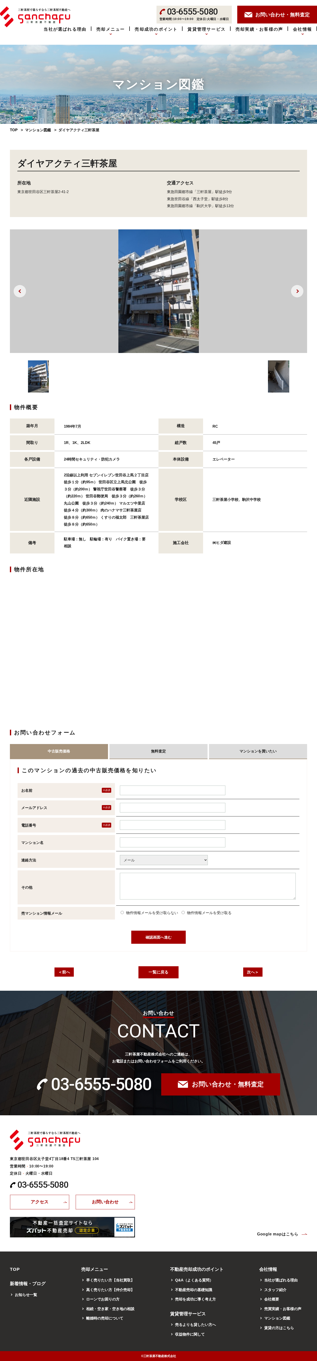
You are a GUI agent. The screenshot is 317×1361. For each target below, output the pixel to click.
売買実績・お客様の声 (282, 1309)
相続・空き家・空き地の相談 (110, 1309)
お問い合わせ (105, 1201)
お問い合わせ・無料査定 (228, 1084)
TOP (14, 130)
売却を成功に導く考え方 (195, 1299)
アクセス (40, 1201)
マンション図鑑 (38, 130)
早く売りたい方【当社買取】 (110, 1280)
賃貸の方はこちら (279, 1328)
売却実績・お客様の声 (259, 29)
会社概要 (271, 1299)
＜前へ (64, 972)
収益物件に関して (190, 1334)
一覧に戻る (158, 972)
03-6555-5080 (101, 1084)
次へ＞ (253, 972)
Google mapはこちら (277, 1234)
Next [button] (297, 291)
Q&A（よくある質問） (194, 1280)
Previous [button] (20, 291)
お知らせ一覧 (26, 1295)
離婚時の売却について (104, 1318)
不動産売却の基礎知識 (193, 1290)
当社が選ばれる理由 (65, 29)
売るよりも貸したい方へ (195, 1324)
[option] (158, 291)
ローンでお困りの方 (103, 1299)
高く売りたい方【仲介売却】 (110, 1290)
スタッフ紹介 (275, 1290)
